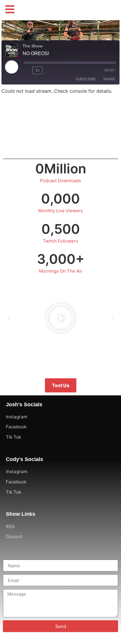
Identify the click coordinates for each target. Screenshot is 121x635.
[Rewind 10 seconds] (26, 70)
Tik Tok (13, 437)
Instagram (16, 417)
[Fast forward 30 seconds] (49, 70)
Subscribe (85, 79)
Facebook (16, 427)
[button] (9, 9)
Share (109, 79)
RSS (10, 526)
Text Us (60, 385)
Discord (14, 536)
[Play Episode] (11, 66)
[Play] (60, 319)
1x (37, 70)
